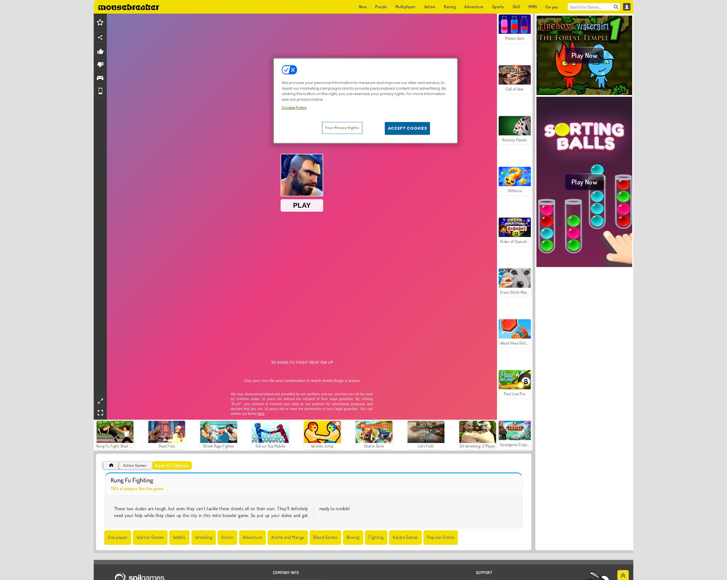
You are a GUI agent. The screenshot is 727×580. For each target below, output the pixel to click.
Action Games (134, 465)
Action (227, 537)
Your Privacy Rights (342, 127)
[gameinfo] (100, 78)
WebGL (179, 537)
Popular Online (440, 537)
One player (118, 537)
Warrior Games (150, 537)
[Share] (100, 37)
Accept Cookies (407, 128)
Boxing (353, 537)
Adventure (252, 537)
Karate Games (405, 537)
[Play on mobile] (100, 92)
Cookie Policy (294, 107)
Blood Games (325, 537)
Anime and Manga (287, 537)
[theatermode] (100, 401)
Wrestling (203, 537)
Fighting (376, 537)
